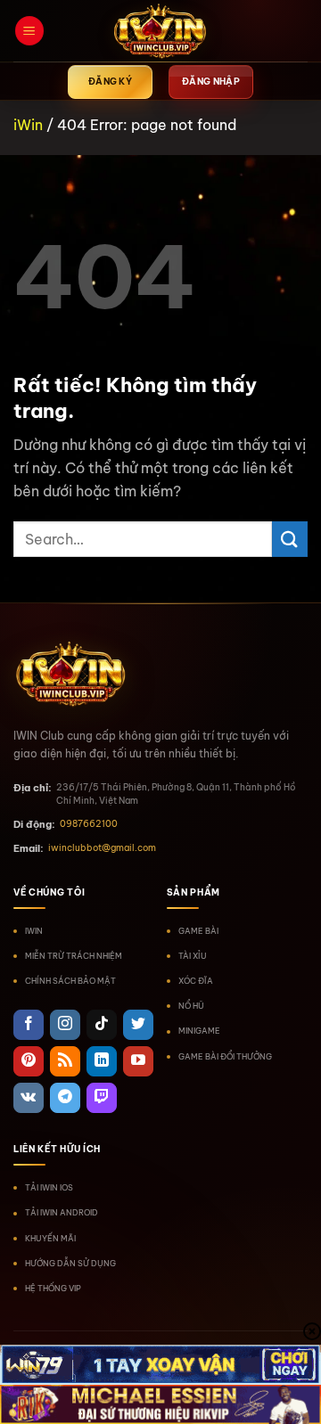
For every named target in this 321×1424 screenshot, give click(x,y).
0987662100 (89, 824)
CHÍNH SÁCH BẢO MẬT (70, 981)
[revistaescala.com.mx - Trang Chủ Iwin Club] (160, 31)
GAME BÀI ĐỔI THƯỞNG (225, 1056)
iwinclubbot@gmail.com (102, 848)
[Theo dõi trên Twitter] (138, 1025)
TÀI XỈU (192, 956)
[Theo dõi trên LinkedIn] (101, 1061)
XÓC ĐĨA (195, 981)
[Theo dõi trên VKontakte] (28, 1098)
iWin (28, 125)
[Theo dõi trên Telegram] (65, 1098)
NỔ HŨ (191, 1006)
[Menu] (29, 30)
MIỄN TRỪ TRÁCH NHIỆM (73, 956)
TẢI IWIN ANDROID (61, 1212)
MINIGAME (199, 1030)
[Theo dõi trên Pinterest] (28, 1061)
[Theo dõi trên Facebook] (28, 1025)
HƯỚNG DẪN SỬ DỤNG (70, 1263)
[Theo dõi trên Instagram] (65, 1025)
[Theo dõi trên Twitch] (101, 1098)
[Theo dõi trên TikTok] (101, 1025)
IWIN (34, 931)
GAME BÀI (198, 931)
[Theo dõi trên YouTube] (138, 1061)
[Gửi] (290, 538)
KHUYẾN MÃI (50, 1238)
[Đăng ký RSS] (65, 1061)
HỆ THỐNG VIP (53, 1288)
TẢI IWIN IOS (49, 1187)
